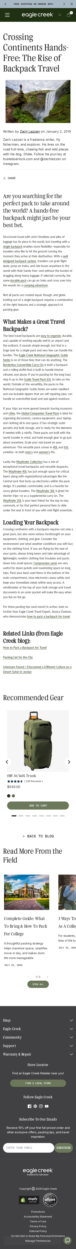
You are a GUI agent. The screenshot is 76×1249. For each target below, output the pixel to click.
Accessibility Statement (38, 1216)
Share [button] (12, 178)
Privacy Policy (38, 1226)
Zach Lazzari (30, 131)
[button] (68, 15)
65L (66, 447)
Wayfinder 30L (45, 491)
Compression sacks (45, 563)
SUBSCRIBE (63, 1148)
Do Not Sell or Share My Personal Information (38, 1235)
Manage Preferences (38, 1240)
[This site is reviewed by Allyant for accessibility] (50, 1206)
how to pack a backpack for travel (48, 616)
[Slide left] (28, 977)
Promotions (38, 1211)
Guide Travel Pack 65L (37, 379)
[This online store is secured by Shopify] (29, 1203)
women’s (44, 452)
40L (55, 447)
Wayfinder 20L (12, 500)
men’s (29, 452)
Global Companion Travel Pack (40, 413)
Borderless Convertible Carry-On (23, 365)
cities (12, 413)
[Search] (60, 15)
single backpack (12, 246)
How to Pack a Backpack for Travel (25, 647)
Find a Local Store (38, 1083)
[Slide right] (47, 977)
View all (38, 984)
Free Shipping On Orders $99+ (34, 4)
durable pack (18, 280)
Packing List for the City (18, 657)
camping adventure (36, 285)
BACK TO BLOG (40, 836)
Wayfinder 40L (18, 471)
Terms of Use (38, 1221)
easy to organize (51, 335)
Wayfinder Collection (29, 461)
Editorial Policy (38, 1231)
